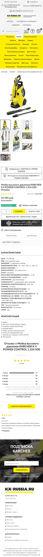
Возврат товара (11, 512)
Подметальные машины (23, 59)
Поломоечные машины (16, 52)
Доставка (9, 506)
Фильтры (21, 40)
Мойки (19, 37)
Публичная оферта (12, 526)
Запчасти (34, 63)
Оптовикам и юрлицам (26, 21)
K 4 (8, 310)
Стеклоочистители (13, 44)
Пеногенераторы (32, 55)
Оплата (8, 509)
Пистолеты (34, 48)
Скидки (8, 537)
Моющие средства (12, 63)
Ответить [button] (6, 430)
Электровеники (10, 55)
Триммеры (7, 59)
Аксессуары (10, 66)
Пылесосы (10, 37)
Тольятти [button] (16, 242)
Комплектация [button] (32, 235)
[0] (38, 31)
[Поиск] (3, 31)
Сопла (21, 55)
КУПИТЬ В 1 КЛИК (34, 211)
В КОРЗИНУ (19, 211)
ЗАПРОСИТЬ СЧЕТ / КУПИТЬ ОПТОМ (22, 216)
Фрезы (37, 59)
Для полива (31, 52)
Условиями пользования (25, 476)
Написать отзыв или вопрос (21, 406)
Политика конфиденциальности (17, 540)
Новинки (16, 25)
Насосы (34, 44)
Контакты (27, 25)
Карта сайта (10, 523)
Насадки (26, 44)
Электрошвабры (11, 48)
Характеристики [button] (11, 235)
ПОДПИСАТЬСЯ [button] (21, 470)
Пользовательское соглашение (16, 529)
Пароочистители (30, 37)
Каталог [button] (10, 21)
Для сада (25, 63)
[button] (11, 6)
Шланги (13, 40)
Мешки (30, 40)
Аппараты (23, 48)
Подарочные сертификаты (27, 66)
